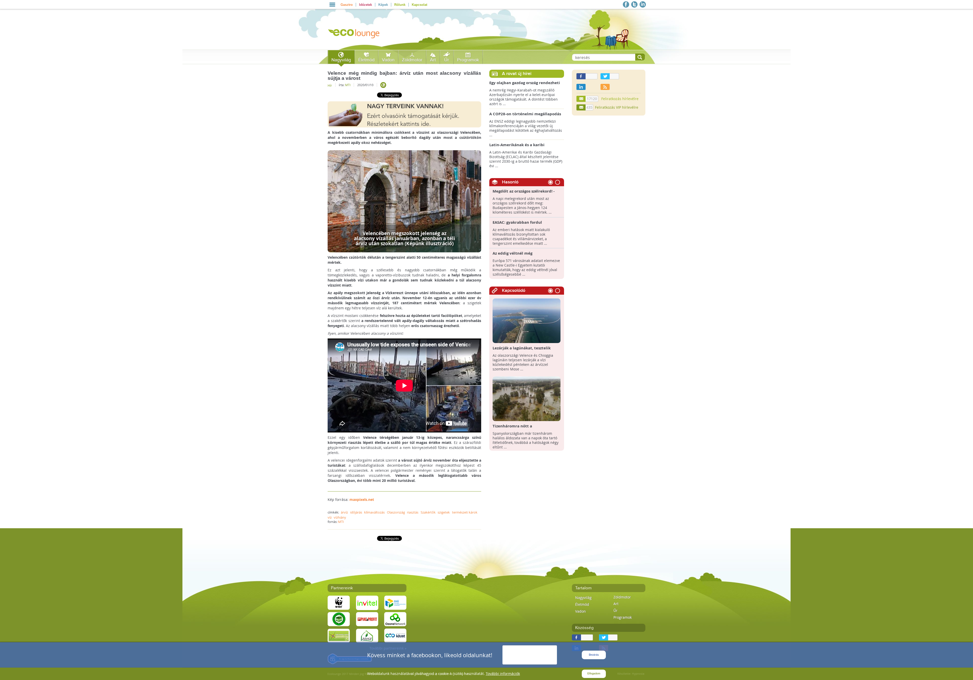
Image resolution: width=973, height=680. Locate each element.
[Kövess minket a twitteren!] (634, 4)
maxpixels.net (361, 499)
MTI (347, 85)
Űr (446, 60)
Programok (468, 60)
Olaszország (396, 512)
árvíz (344, 512)
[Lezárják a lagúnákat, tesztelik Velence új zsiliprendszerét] (527, 320)
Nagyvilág (341, 60)
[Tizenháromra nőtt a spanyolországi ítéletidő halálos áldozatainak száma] (527, 398)
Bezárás (594, 654)
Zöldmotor (412, 60)
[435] (581, 107)
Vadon (388, 60)
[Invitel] (367, 602)
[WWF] (339, 602)
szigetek (444, 512)
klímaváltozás (374, 512)
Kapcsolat (419, 5)
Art (433, 60)
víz (330, 517)
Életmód (366, 60)
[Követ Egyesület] (395, 635)
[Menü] (332, 4)
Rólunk (399, 5)
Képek (383, 5)
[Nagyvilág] (383, 85)
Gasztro (347, 5)
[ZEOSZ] (367, 635)
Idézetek (365, 5)
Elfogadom (593, 673)
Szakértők (428, 512)
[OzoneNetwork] (395, 618)
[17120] (581, 99)
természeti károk (464, 512)
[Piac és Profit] (367, 618)
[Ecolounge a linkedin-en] (643, 4)
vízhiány (340, 517)
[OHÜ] (395, 602)
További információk (503, 673)
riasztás (412, 512)
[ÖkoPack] (339, 618)
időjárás (356, 512)
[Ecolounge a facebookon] (626, 4)
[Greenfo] (339, 635)
